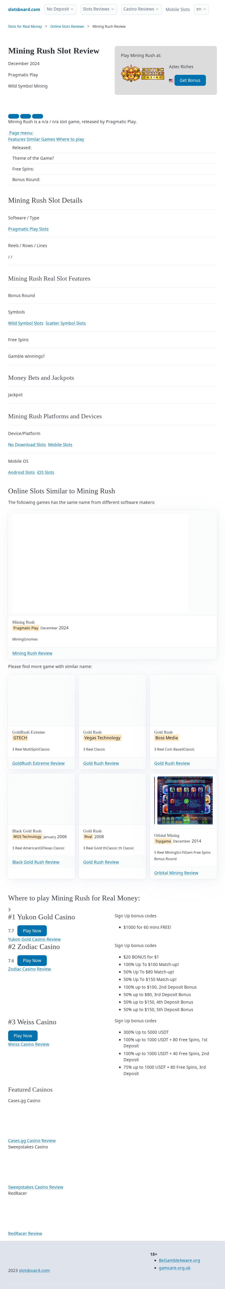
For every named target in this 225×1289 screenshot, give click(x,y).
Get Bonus (190, 80)
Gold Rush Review (101, 763)
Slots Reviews (96, 9)
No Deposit (58, 9)
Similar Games (41, 139)
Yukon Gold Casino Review (34, 939)
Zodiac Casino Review (29, 969)
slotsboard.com (34, 1270)
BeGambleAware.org (179, 1260)
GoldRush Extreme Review (38, 763)
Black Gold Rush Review (35, 862)
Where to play (70, 139)
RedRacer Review (25, 1233)
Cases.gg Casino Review (32, 1141)
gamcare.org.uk (175, 1268)
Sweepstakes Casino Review (35, 1187)
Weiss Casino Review (28, 1044)
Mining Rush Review (32, 653)
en (198, 9)
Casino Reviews (138, 9)
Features (16, 139)
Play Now (32, 931)
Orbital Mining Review (176, 873)
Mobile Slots (178, 9)
